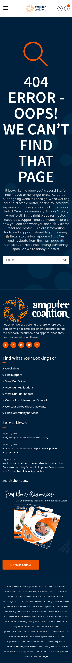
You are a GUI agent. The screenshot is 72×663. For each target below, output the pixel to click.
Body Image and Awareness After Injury (25, 437)
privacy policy (23, 651)
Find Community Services (21, 413)
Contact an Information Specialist (27, 400)
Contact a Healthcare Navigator (26, 407)
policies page (40, 656)
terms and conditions (47, 651)
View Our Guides (15, 381)
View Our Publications (19, 387)
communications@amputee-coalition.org (27, 646)
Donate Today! (20, 565)
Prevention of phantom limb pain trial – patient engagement (30, 450)
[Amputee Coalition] (36, 8)
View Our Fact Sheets (19, 394)
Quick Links (12, 368)
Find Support (13, 375)
